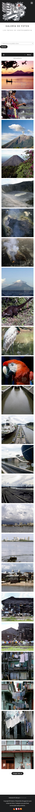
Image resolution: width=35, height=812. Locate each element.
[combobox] (17, 43)
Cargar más (17, 773)
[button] (14, 809)
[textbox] (17, 43)
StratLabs (23, 798)
